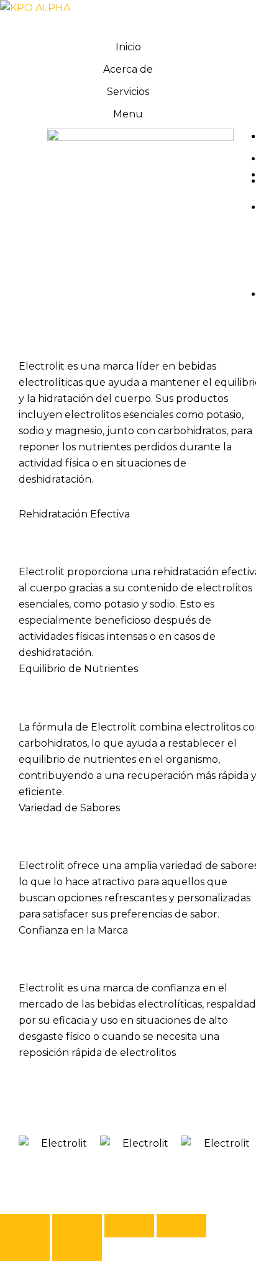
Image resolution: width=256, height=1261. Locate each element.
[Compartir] (129, 1225)
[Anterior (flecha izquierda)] (25, 1249)
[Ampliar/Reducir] (25, 1225)
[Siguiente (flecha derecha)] (77, 1249)
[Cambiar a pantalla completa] (77, 1225)
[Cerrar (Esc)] (181, 1225)
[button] (37, 1144)
